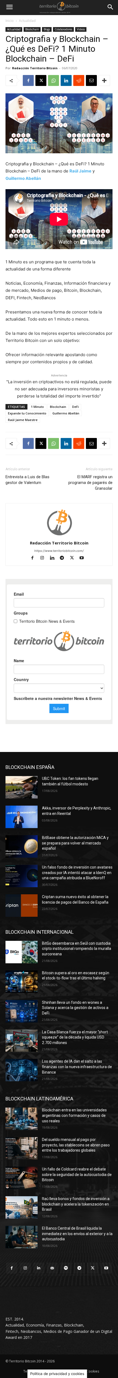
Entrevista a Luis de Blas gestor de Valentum (27, 479)
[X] (40, 80)
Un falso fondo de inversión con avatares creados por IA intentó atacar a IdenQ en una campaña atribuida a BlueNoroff (77, 872)
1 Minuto (37, 407)
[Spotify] (65, 1268)
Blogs (47, 29)
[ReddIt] (78, 80)
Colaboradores (63, 29)
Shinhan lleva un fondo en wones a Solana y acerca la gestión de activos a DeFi (75, 1007)
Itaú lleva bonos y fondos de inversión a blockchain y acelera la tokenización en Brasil (75, 1204)
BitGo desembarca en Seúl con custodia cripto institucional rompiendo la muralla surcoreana (76, 948)
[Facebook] (28, 80)
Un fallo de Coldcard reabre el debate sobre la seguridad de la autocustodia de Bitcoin (77, 1174)
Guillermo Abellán (23, 178)
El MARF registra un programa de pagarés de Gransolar (90, 482)
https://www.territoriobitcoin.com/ (59, 551)
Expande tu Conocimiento (27, 413)
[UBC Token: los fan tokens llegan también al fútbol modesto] (21, 787)
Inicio (9, 20)
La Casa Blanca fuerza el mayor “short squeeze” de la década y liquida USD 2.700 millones (75, 1037)
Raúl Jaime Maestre (23, 420)
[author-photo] (59, 535)
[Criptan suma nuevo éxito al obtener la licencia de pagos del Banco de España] (21, 905)
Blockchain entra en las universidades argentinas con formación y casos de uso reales (74, 1115)
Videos (81, 29)
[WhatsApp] (53, 80)
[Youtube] (83, 558)
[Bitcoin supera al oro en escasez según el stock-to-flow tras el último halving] (21, 981)
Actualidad (27, 20)
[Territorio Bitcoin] (59, 7)
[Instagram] (45, 558)
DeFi (75, 407)
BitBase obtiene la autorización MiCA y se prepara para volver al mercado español (75, 843)
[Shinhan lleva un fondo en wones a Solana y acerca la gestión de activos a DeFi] (21, 1011)
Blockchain (32, 29)
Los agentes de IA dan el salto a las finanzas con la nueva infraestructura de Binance (77, 1066)
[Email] (91, 80)
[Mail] (52, 1268)
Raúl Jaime (80, 171)
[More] (104, 80)
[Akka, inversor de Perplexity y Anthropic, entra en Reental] (21, 817)
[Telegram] (64, 558)
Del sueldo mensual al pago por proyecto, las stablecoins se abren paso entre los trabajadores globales (76, 1144)
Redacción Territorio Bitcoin (35, 68)
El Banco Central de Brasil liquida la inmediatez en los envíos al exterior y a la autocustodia (77, 1233)
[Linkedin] (66, 80)
